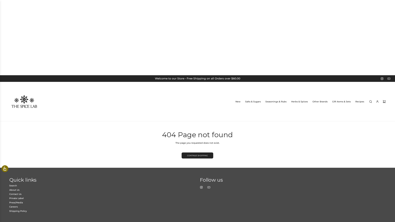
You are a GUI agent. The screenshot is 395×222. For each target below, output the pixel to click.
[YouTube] (388, 78)
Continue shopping (197, 155)
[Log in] (377, 101)
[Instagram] (382, 78)
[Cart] (384, 101)
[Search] (370, 101)
